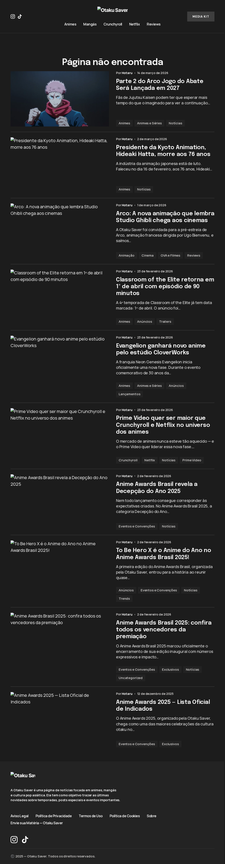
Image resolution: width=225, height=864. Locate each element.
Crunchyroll (128, 460)
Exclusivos (170, 669)
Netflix (149, 460)
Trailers (165, 321)
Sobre (151, 815)
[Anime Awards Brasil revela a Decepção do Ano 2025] (60, 502)
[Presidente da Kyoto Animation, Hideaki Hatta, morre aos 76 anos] (60, 165)
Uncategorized (131, 678)
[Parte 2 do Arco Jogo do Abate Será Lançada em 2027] (60, 99)
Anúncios (144, 321)
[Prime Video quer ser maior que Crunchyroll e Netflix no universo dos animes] (60, 436)
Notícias (175, 123)
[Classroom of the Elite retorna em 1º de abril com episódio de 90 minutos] (60, 297)
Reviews (193, 255)
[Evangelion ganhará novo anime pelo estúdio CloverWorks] (60, 366)
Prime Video (191, 460)
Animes (124, 123)
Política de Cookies (125, 815)
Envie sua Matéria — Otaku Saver (37, 823)
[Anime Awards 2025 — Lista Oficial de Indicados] (60, 719)
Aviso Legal (20, 815)
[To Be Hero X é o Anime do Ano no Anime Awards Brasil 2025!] (60, 571)
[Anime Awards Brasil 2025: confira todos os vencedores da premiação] (60, 647)
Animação (126, 255)
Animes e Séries (149, 123)
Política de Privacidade (54, 815)
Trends (124, 598)
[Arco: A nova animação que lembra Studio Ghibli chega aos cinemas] (60, 231)
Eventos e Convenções (137, 526)
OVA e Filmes (170, 255)
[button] (178, 16)
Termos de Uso (91, 815)
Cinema (148, 255)
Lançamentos (129, 394)
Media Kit (200, 16)
